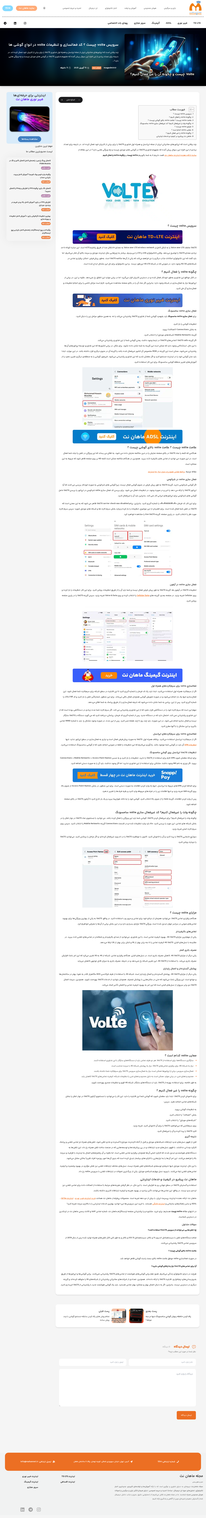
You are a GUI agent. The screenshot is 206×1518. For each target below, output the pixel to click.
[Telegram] (5, 23)
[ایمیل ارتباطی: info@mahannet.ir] (54, 1462)
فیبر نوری (182, 23)
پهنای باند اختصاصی (118, 23)
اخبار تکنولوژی (111, 8)
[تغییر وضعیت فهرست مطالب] (190, 109)
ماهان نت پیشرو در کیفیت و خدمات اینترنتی (173, 136)
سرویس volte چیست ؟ (182, 113)
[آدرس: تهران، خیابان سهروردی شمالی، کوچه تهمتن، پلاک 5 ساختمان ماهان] (131, 1462)
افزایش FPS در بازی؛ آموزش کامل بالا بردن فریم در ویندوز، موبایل (31, 204)
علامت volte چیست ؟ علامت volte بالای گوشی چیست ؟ (170, 120)
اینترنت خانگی (158, 1204)
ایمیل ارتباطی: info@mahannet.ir (36, 1461)
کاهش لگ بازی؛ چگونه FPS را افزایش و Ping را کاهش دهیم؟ (30, 190)
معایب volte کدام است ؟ (181, 130)
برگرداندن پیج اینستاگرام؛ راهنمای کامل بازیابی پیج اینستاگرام (31, 232)
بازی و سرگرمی (170, 8)
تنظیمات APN (190, 745)
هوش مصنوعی (150, 8)
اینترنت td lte (67, 1198)
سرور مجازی (140, 23)
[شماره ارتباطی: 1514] (178, 1462)
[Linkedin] (15, 23)
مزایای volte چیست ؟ (183, 126)
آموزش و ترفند (130, 8)
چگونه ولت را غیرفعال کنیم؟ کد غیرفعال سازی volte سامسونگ (165, 123)
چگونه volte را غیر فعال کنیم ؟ (178, 133)
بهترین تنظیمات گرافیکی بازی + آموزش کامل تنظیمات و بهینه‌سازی (30, 218)
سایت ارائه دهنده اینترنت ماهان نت (180, 155)
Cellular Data (143, 595)
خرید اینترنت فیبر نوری (85, 1198)
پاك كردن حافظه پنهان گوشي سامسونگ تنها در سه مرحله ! (168, 1318)
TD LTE (197, 23)
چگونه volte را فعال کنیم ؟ (180, 117)
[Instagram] (25, 23)
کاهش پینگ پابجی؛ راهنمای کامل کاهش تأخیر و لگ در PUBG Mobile (30, 162)
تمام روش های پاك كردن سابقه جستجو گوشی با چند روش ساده (86, 1318)
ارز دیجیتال (93, 8)
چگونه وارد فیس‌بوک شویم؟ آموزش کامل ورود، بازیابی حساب (32, 176)
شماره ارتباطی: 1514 (166, 1461)
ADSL (168, 23)
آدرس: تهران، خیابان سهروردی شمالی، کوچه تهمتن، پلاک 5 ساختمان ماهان (101, 1461)
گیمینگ (156, 23)
